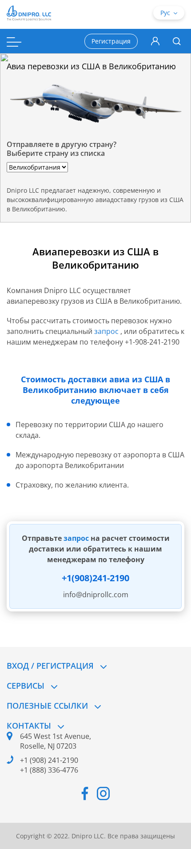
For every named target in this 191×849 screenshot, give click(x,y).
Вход (155, 41)
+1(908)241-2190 (95, 578)
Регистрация (111, 41)
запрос (107, 331)
